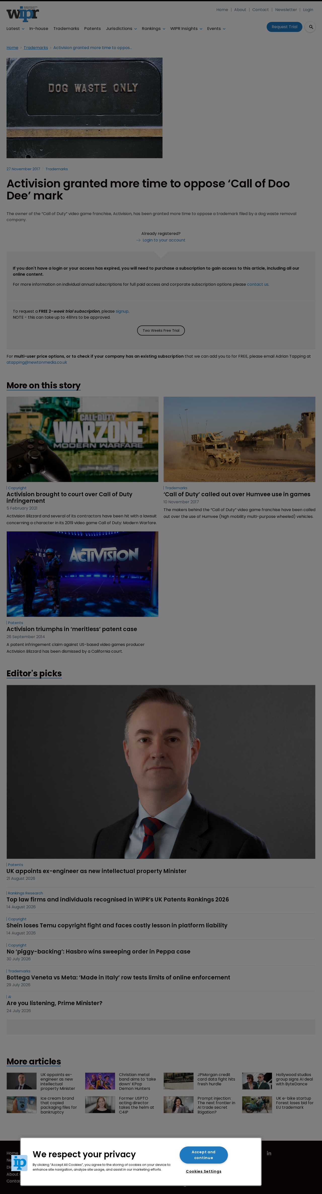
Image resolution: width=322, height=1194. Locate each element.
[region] (141, 1161)
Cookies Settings (204, 1171)
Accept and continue (204, 1154)
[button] (19, 1163)
